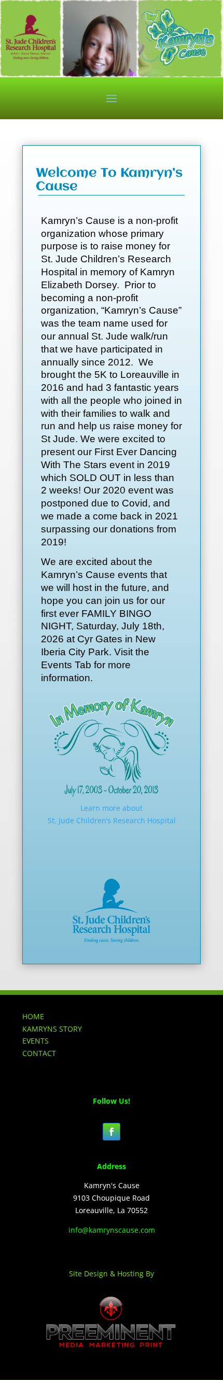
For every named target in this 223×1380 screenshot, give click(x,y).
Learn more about (111, 808)
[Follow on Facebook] (111, 1131)
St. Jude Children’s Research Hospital (112, 820)
